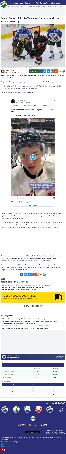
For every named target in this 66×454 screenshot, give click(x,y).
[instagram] (59, 403)
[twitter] (44, 71)
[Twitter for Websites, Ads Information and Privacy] (54, 198)
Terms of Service (54, 433)
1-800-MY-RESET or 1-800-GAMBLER (29, 437)
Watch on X (49, 120)
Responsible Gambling (62, 433)
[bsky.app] (48, 71)
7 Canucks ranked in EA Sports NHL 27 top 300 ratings (18, 324)
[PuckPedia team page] (63, 71)
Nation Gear (55, 3)
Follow (28, 102)
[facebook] (41, 71)
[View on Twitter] (54, 101)
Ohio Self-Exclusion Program (10, 442)
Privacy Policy (48, 433)
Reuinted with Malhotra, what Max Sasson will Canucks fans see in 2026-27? (25, 328)
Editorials (19, 3)
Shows (27, 3)
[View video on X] (33, 157)
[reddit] (56, 71)
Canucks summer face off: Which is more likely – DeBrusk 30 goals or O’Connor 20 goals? (29, 321)
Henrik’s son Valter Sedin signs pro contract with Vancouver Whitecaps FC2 (25, 326)
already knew (7, 75)
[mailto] (52, 71)
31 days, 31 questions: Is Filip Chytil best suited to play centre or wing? (24, 319)
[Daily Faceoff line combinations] (60, 71)
